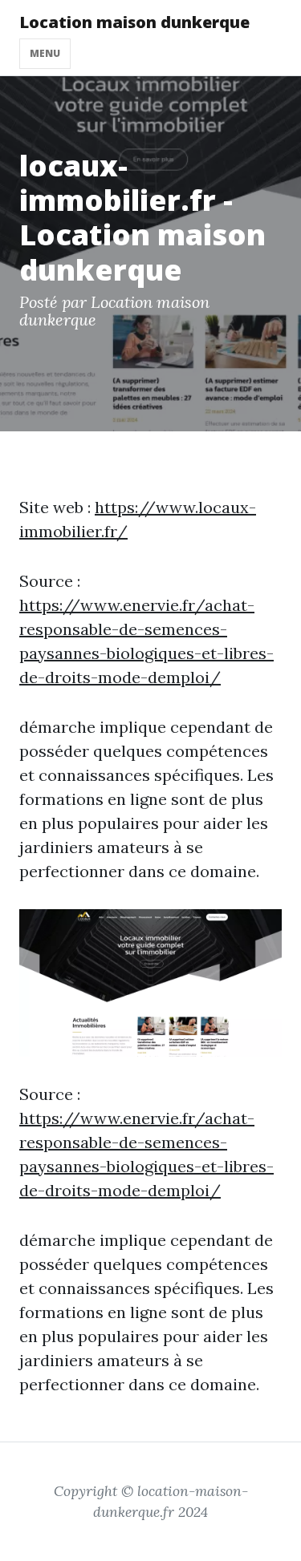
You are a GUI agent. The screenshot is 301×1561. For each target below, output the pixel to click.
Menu (45, 53)
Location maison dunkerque (134, 22)
